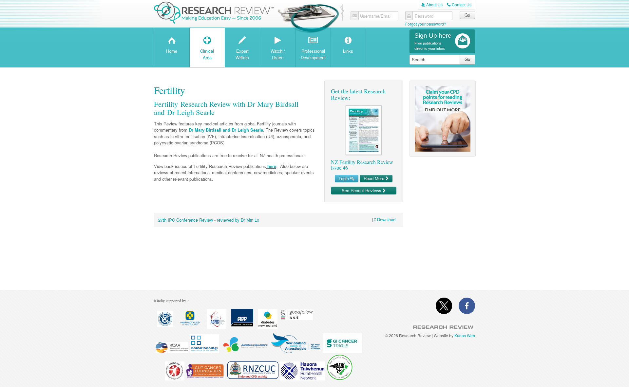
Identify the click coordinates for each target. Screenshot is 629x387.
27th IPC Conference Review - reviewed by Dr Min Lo (208, 220)
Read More (375, 178)
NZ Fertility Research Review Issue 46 (362, 164)
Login (344, 178)
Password (424, 16)
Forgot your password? (425, 24)
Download (386, 219)
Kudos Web (464, 335)
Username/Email (375, 16)
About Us (432, 4)
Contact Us (459, 4)
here (271, 166)
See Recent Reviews (362, 190)
